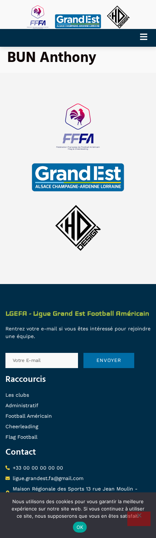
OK (80, 527)
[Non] (139, 519)
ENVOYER (109, 360)
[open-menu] (146, 38)
